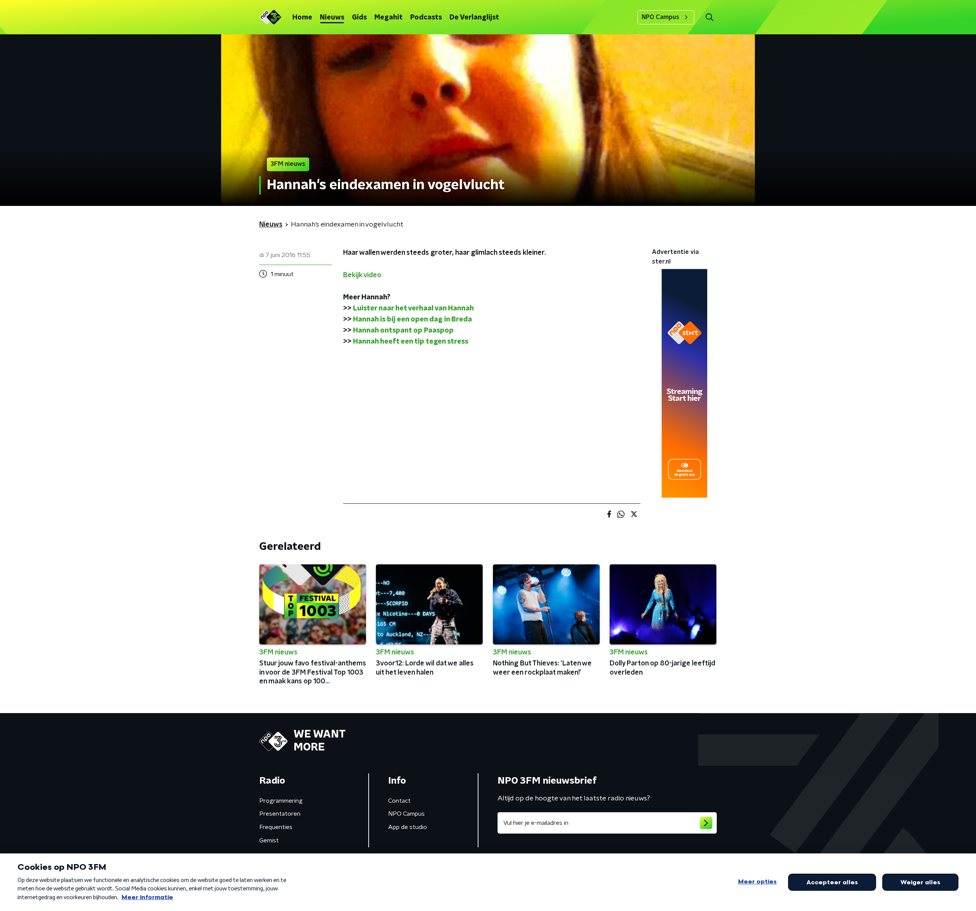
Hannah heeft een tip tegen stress (410, 341)
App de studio (407, 827)
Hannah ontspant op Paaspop (403, 330)
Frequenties (275, 827)
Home (302, 17)
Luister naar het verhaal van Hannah (413, 308)
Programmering (281, 801)
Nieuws (332, 17)
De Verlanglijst (474, 17)
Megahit (388, 17)
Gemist (269, 840)
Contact (399, 801)
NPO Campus (660, 17)
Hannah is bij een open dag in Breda (412, 319)
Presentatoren (279, 814)
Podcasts (426, 17)
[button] (709, 17)
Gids (359, 17)
